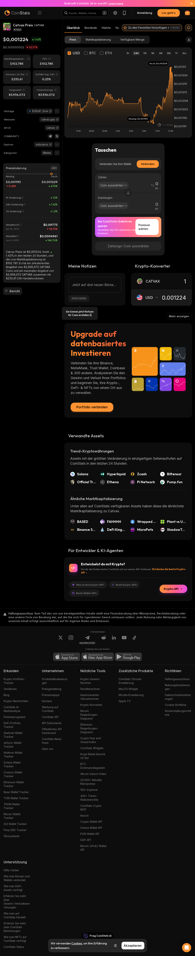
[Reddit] (103, 639)
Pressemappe (50, 695)
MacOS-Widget (128, 688)
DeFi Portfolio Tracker (12, 724)
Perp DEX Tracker (15, 830)
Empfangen (105, 197)
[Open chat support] (186, 947)
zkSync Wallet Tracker (12, 744)
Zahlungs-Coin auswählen (128, 246)
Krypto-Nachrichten (16, 701)
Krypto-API (171, 589)
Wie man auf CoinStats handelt (15, 915)
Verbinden (148, 164)
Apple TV (125, 701)
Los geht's (169, 12)
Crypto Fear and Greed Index (90, 740)
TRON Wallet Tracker (12, 806)
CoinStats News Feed (52, 740)
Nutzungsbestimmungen (177, 686)
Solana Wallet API (91, 827)
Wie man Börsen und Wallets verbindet (17, 878)
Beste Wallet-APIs (86, 593)
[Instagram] (71, 639)
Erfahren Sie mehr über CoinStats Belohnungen (15, 927)
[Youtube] (124, 639)
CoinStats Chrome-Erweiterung (130, 680)
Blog (6, 695)
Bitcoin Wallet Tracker (12, 815)
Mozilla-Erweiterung (131, 695)
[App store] (66, 657)
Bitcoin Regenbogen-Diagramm (89, 714)
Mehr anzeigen (179, 316)
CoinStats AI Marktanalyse (12, 708)
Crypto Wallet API (91, 821)
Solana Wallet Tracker (12, 764)
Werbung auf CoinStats (50, 708)
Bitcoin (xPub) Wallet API (93, 847)
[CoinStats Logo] (17, 13)
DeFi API (85, 839)
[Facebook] (134, 639)
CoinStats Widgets (91, 748)
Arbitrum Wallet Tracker (13, 754)
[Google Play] (128, 657)
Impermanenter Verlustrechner (89, 696)
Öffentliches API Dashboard (52, 730)
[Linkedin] (114, 639)
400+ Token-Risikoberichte (89, 797)
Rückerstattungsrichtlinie (178, 712)
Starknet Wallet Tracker (13, 734)
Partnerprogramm (15, 717)
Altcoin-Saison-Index (93, 773)
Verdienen (10, 688)
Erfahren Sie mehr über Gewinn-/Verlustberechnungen (17, 901)
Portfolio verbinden (92, 407)
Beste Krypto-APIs (126, 584)
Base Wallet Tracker (16, 792)
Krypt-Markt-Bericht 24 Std (92, 756)
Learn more (116, 3)
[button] (50, 111)
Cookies (76, 943)
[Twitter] (57, 136)
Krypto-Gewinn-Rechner (90, 680)
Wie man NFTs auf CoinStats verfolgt (15, 938)
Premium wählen (144, 226)
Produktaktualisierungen (54, 680)
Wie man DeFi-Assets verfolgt (13, 888)
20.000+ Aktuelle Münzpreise (91, 781)
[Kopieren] (50, 111)
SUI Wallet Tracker (15, 824)
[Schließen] (189, 3)
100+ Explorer (89, 789)
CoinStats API (50, 717)
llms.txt (84, 815)
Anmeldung (144, 12)
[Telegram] (50, 136)
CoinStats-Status (14, 946)
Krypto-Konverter (91, 704)
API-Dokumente (52, 723)
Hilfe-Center (11, 870)
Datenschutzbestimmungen (178, 696)
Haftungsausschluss (177, 679)
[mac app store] (97, 657)
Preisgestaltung (51, 688)
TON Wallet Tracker (16, 798)
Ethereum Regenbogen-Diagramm (89, 728)
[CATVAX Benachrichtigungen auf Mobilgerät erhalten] (188, 27)
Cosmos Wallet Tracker (13, 774)
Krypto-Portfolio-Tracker (14, 680)
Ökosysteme (11, 836)
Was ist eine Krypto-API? (90, 584)
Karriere (47, 701)
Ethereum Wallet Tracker (14, 784)
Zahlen (102, 177)
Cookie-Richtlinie (175, 704)
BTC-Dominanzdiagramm (92, 765)
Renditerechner (90, 688)
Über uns (47, 748)
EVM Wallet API (89, 833)
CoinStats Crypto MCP (90, 807)
